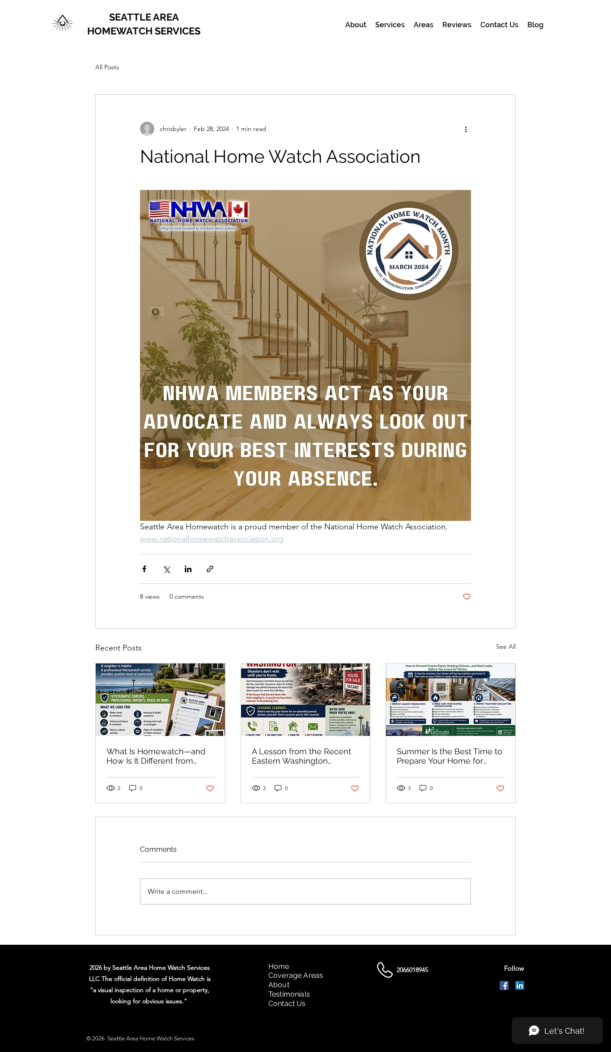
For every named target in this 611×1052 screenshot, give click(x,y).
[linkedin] (519, 985)
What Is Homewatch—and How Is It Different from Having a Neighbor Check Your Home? (155, 756)
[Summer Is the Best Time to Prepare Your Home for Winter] (450, 699)
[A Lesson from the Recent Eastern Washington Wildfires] (305, 699)
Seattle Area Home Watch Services (151, 1038)
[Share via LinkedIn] (188, 569)
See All (506, 646)
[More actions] (465, 128)
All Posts (107, 67)
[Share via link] (210, 569)
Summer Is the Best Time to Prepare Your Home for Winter (449, 756)
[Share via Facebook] (144, 569)
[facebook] (504, 985)
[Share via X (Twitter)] (166, 569)
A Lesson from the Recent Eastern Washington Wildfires (301, 756)
